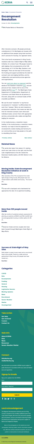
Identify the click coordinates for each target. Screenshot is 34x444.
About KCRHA (6, 336)
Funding (4, 281)
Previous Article (7, 138)
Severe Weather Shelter (10, 345)
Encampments (15, 23)
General (4, 284)
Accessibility (5, 437)
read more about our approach (16, 83)
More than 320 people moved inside (14, 210)
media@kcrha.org (8, 361)
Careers (4, 321)
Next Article (28, 138)
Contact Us (5, 323)
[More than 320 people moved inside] (17, 197)
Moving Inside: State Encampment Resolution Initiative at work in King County (17, 171)
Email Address (7, 386)
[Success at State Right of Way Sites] (17, 235)
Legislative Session (8, 289)
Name (3, 380)
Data (3, 276)
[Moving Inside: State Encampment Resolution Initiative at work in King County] (17, 156)
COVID (4, 273)
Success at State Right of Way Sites (15, 248)
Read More (4, 184)
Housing (4, 286)
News (7, 12)
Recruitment (6, 297)
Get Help (5, 316)
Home (3, 12)
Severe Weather (7, 300)
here (24, 85)
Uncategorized (6, 305)
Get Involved (6, 319)
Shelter (4, 302)
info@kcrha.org (7, 358)
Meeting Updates (7, 292)
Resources (5, 343)
